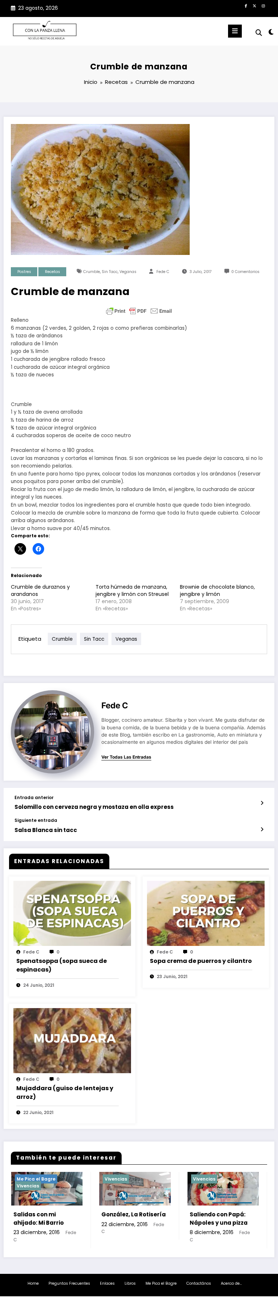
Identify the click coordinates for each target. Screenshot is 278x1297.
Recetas (52, 271)
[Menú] (235, 31)
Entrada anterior (34, 797)
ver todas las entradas (126, 757)
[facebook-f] (246, 6)
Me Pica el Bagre (161, 1283)
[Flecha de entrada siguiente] (262, 829)
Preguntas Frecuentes (69, 1283)
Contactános (198, 1283)
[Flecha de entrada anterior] (262, 803)
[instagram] (263, 6)
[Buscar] (258, 32)
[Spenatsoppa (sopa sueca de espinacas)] (72, 913)
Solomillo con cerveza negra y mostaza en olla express (94, 807)
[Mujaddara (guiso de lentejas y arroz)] (72, 1040)
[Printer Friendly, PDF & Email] (139, 311)
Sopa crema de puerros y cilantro (201, 961)
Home (33, 1283)
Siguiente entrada (35, 820)
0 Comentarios (245, 271)
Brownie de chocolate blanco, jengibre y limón (217, 590)
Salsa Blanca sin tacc (45, 830)
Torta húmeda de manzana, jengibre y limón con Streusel (132, 590)
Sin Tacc (110, 271)
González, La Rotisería (50, 1214)
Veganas (127, 271)
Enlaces (107, 1283)
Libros (130, 1283)
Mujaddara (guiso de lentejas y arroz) (64, 1092)
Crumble (91, 271)
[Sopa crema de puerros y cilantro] (206, 913)
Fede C (162, 271)
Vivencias (32, 1179)
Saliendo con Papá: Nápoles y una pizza (135, 1218)
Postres (24, 271)
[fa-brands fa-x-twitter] (254, 6)
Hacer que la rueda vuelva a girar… (222, 1218)
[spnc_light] (271, 32)
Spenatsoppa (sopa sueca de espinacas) (61, 965)
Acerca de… (231, 1283)
